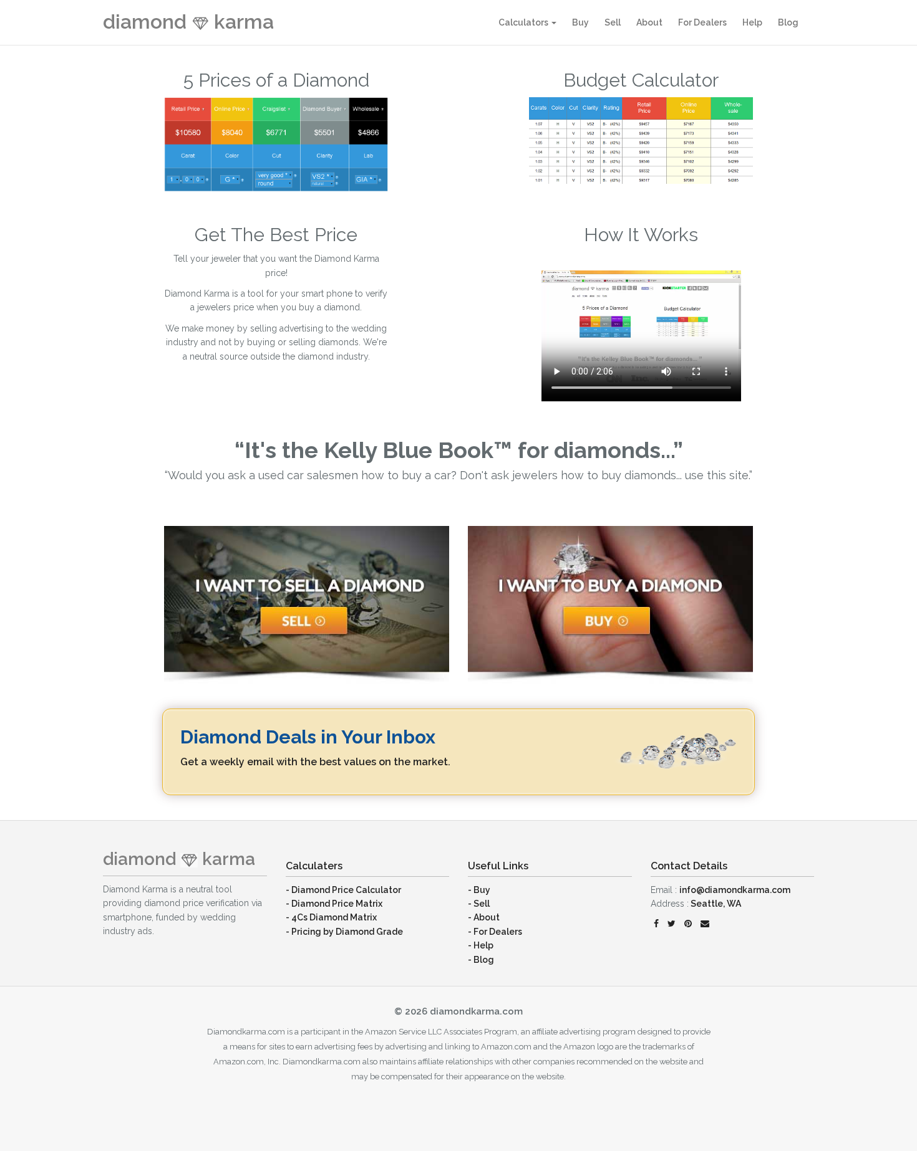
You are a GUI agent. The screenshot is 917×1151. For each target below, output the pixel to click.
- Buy (479, 890)
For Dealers (702, 22)
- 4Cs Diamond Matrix (331, 917)
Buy (580, 22)
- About (484, 917)
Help (752, 22)
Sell (612, 22)
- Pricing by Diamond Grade (344, 932)
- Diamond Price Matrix (334, 904)
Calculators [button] (524, 22)
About (649, 22)
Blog (788, 22)
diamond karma (188, 21)
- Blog (481, 960)
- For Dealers (495, 932)
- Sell (479, 904)
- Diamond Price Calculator (343, 890)
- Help (480, 945)
